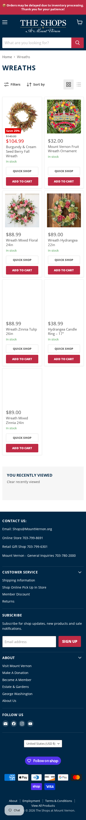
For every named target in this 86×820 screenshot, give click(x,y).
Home (7, 57)
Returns (8, 601)
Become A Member (16, 680)
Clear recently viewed (23, 482)
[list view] (79, 84)
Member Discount (16, 594)
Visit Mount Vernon (17, 666)
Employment (31, 801)
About (13, 801)
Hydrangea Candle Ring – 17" (62, 331)
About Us (9, 700)
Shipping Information (18, 580)
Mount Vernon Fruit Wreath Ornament (63, 148)
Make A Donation (15, 673)
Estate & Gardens (15, 686)
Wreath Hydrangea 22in (63, 242)
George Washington (17, 694)
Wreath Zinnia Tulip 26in (21, 331)
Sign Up (69, 641)
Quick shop (22, 171)
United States (40, 743)
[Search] (77, 43)
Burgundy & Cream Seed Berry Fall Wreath (21, 151)
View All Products (43, 806)
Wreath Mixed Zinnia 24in (17, 420)
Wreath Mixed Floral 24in (22, 242)
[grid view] (69, 84)
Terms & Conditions (58, 801)
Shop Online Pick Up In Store (24, 587)
